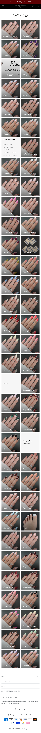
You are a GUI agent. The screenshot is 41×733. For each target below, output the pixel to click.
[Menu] (2, 6)
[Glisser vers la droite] (38, 2)
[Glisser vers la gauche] (3, 2)
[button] (33, 6)
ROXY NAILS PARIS (17, 729)
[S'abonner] (38, 697)
